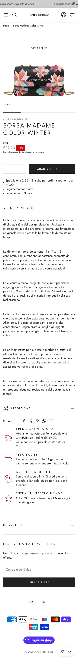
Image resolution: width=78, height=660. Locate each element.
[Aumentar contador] (22, 168)
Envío (21, 151)
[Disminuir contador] (7, 168)
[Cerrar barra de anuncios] (74, 3)
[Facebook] (24, 421)
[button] (6, 14)
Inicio (6, 26)
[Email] (51, 421)
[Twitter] (30, 421)
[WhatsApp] (44, 421)
